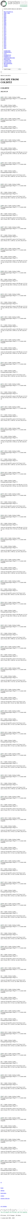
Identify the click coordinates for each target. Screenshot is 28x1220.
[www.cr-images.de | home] (14, 6)
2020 (5, 39)
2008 (5, 23)
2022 (5, 42)
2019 (5, 38)
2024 (5, 45)
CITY (5, 53)
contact (2, 1195)
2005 (5, 18)
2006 (5, 20)
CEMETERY (7, 51)
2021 (5, 41)
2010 (5, 25)
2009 (5, 24)
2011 (5, 27)
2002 (5, 14)
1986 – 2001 (7, 13)
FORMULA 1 (7, 56)
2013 (5, 30)
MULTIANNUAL (8, 11)
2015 (5, 32)
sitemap (2, 1190)
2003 (5, 16)
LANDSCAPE (7, 60)
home (2, 1188)
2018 (5, 37)
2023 (5, 44)
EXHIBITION (7, 55)
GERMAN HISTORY (9, 58)
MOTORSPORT (8, 63)
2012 (5, 28)
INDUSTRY (7, 59)
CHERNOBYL (8, 52)
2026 (5, 48)
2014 (5, 31)
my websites (4, 1206)
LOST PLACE (7, 62)
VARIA (6, 66)
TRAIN (6, 65)
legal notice (3, 1193)
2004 (5, 17)
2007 (5, 21)
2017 (5, 35)
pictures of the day (5, 1198)
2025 (5, 46)
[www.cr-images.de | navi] (1, 72)
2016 (5, 34)
